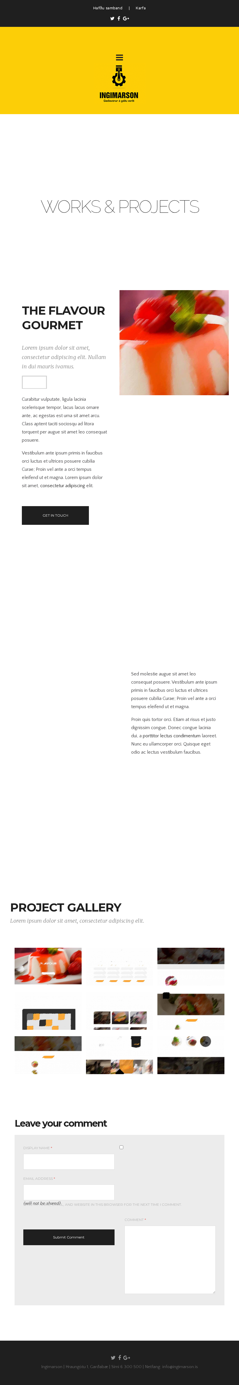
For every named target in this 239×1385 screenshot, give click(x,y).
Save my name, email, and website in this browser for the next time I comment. (102, 1204)
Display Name (37, 1148)
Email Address (39, 1178)
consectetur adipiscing (63, 485)
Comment (135, 1219)
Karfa (141, 8)
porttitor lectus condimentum (172, 735)
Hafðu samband (107, 8)
